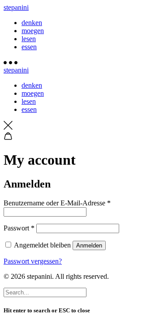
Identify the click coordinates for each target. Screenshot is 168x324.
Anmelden (89, 245)
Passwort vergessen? (33, 261)
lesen (29, 39)
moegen (33, 30)
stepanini (16, 7)
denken (32, 22)
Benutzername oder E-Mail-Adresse (57, 203)
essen (29, 47)
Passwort (19, 228)
